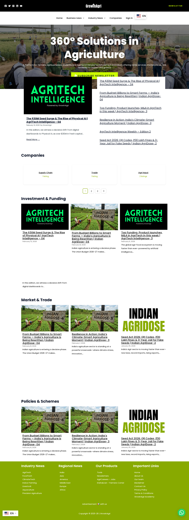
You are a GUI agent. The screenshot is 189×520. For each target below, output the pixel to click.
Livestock (26, 486)
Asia (62, 476)
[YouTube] (21, 6)
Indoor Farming (29, 482)
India (62, 472)
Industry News (95, 18)
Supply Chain (45, 172)
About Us (138, 476)
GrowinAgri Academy (144, 496)
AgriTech (26, 472)
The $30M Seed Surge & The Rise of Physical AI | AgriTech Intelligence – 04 (57, 120)
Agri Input (143, 172)
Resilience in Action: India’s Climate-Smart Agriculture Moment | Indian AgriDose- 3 (127, 121)
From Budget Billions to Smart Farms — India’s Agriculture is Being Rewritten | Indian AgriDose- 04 (130, 96)
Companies (116, 18)
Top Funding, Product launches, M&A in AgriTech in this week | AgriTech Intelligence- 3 (130, 109)
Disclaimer (139, 482)
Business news (74, 18)
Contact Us (139, 486)
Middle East (65, 482)
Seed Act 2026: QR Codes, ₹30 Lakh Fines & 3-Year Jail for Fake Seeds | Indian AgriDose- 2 (129, 141)
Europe (63, 486)
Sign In (129, 18)
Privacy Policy (140, 489)
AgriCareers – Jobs (106, 479)
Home (59, 18)
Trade (94, 172)
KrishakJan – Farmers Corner (110, 482)
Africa (62, 489)
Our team (139, 479)
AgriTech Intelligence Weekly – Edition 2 (125, 131)
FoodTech (27, 476)
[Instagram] (13, 6)
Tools (99, 472)
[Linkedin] (17, 6)
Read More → (33, 139)
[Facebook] (5, 6)
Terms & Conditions (143, 493)
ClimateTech (28, 479)
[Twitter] (9, 6)
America (64, 479)
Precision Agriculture (32, 493)
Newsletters (103, 476)
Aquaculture (28, 489)
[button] (175, 6)
